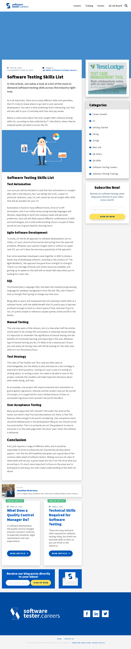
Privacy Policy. (98, 643)
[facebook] (87, 613)
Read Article (17, 553)
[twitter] (105, 613)
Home (59, 639)
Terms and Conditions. (82, 643)
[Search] (126, 6)
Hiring (96, 134)
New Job (97, 147)
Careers (77, 6)
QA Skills (47, 70)
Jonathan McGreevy (27, 490)
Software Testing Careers (64, 70)
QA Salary (97, 154)
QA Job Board (115, 6)
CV (94, 121)
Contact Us (69, 639)
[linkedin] (96, 613)
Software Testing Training (105, 173)
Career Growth (100, 114)
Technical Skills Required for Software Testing (62, 517)
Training (89, 6)
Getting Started (100, 127)
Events (100, 6)
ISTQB (96, 140)
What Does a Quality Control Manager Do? (20, 515)
